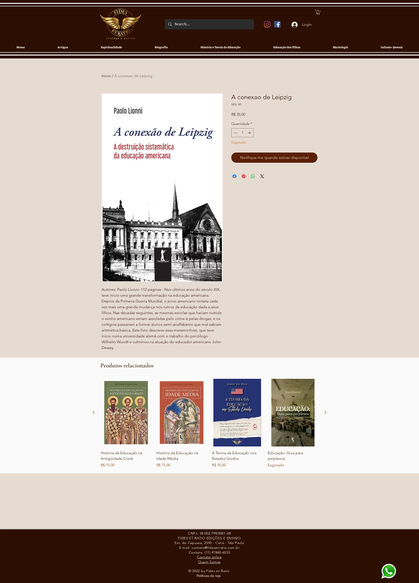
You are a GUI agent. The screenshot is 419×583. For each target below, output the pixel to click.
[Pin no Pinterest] (244, 176)
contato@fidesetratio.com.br (216, 547)
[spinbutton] (242, 133)
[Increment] (250, 133)
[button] (318, 12)
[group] (209, 429)
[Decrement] (235, 133)
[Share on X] (262, 176)
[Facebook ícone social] (277, 24)
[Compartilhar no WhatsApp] (253, 176)
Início (106, 75)
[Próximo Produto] (325, 412)
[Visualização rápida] (126, 412)
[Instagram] (267, 24)
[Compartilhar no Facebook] (234, 176)
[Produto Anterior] (94, 412)
